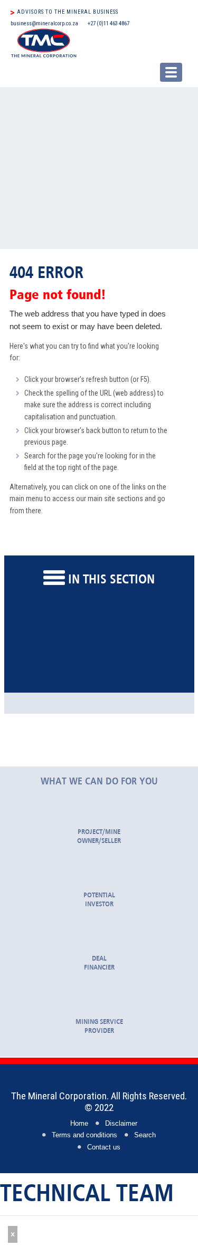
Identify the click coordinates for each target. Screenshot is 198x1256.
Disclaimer (121, 1123)
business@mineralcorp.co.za (44, 23)
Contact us (103, 1147)
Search (145, 1135)
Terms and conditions (84, 1135)
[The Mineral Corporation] (96, 42)
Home (79, 1123)
